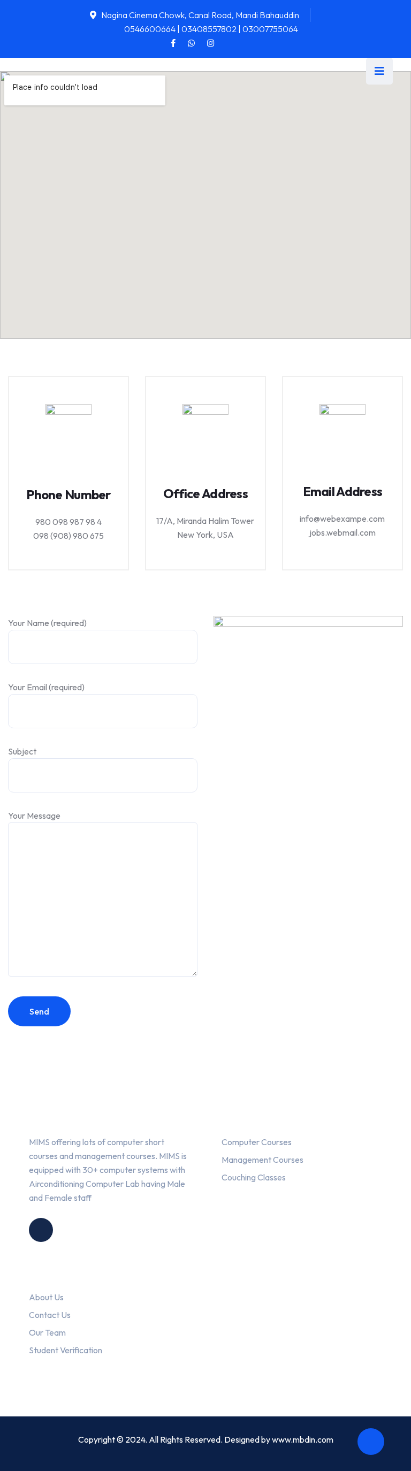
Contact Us (50, 1314)
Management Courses (262, 1159)
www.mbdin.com (302, 1439)
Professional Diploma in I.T (280, 1364)
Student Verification (65, 1350)
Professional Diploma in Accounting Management (300, 1319)
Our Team (47, 1332)
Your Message (34, 815)
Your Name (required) (47, 623)
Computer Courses (257, 1142)
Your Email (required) (46, 687)
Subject (22, 751)
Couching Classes (254, 1177)
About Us (46, 1297)
